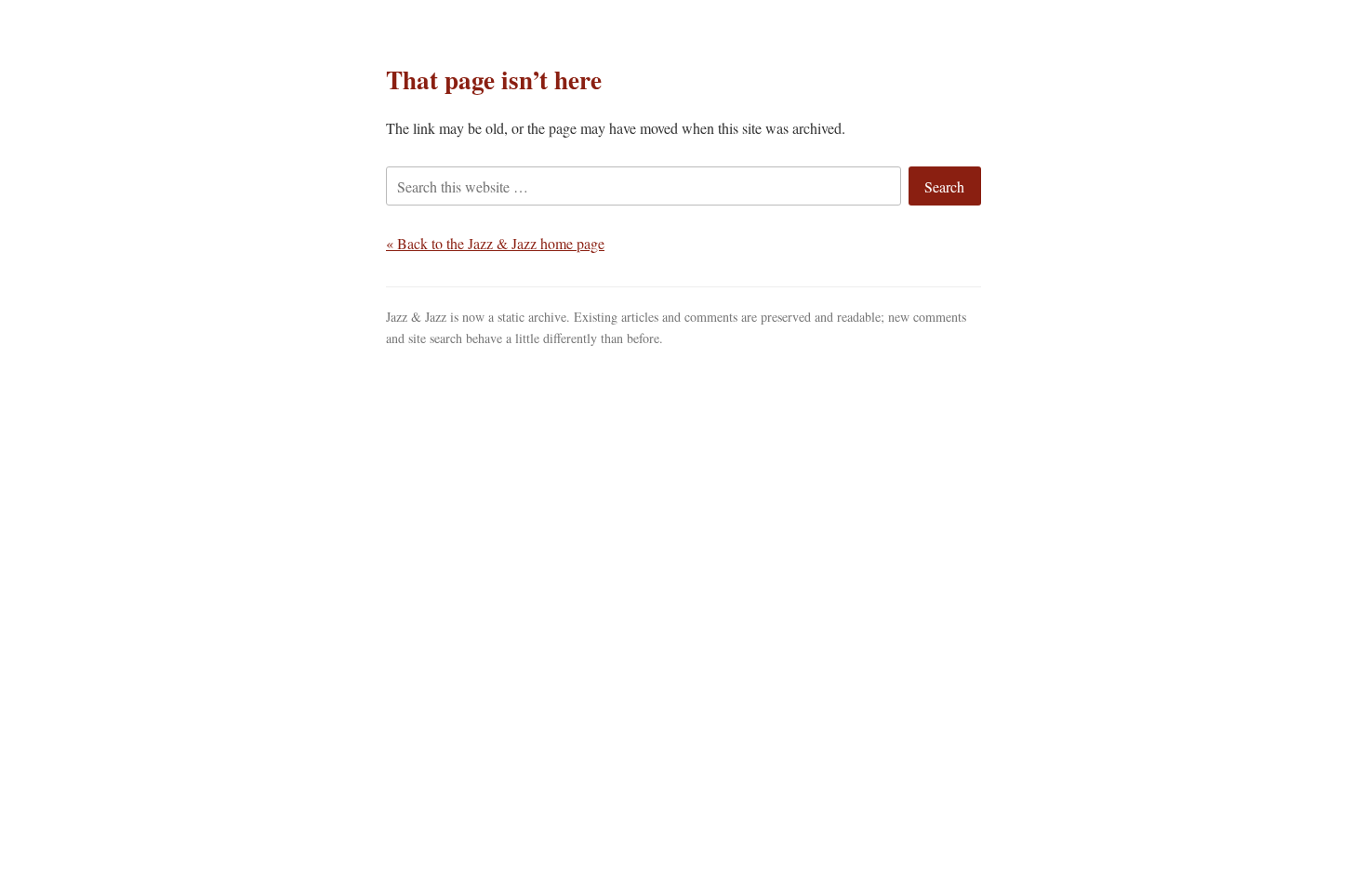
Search (944, 186)
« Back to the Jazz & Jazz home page (495, 243)
